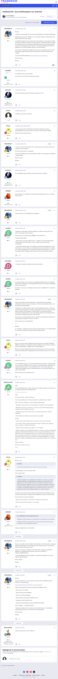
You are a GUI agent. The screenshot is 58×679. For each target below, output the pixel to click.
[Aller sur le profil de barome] (8, 95)
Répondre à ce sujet (49, 22)
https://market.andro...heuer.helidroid (38, 55)
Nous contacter (36, 675)
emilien (8, 228)
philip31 (8, 191)
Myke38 (18, 349)
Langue (15, 675)
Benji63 (8, 70)
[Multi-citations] (16, 65)
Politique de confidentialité (25, 675)
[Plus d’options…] (54, 29)
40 (9, 40)
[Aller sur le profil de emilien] (8, 233)
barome (8, 90)
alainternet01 (8, 382)
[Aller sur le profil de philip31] (8, 196)
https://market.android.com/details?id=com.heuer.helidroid (28, 584)
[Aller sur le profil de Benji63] (8, 75)
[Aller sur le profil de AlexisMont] (4, 16)
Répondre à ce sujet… (15, 658)
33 (9, 639)
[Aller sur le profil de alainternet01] (8, 387)
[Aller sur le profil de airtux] (8, 131)
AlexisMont (11, 15)
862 (9, 240)
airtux (8, 126)
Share (42, 16)
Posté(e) (20, 28)
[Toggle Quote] (17, 463)
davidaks (8, 261)
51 (8, 82)
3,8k (9, 102)
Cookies (43, 675)
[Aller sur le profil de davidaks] (8, 266)
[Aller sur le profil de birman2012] (8, 632)
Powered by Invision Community (29, 676)
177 (9, 138)
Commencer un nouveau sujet (32, 22)
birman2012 (8, 627)
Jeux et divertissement (21, 17)
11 (8, 203)
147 (9, 273)
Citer (20, 65)
